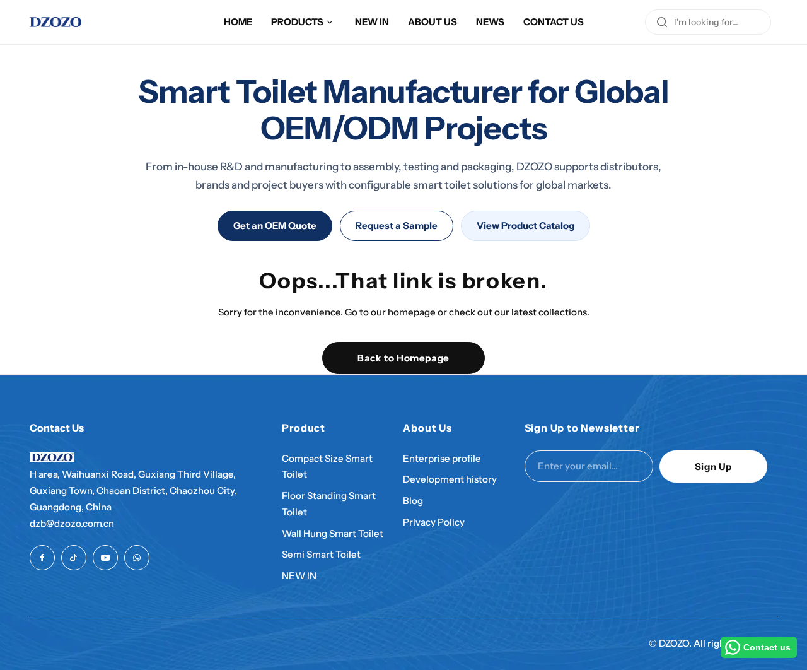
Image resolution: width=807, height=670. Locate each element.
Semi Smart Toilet (321, 554)
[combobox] (708, 22)
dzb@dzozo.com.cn (72, 523)
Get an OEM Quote (274, 226)
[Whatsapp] (136, 557)
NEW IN (299, 576)
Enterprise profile (442, 458)
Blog (413, 501)
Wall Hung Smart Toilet (332, 533)
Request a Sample (397, 226)
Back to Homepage (403, 358)
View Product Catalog (525, 226)
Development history (450, 479)
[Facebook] (42, 557)
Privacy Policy (434, 522)
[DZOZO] (55, 22)
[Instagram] (73, 557)
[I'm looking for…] (662, 22)
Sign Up (713, 467)
